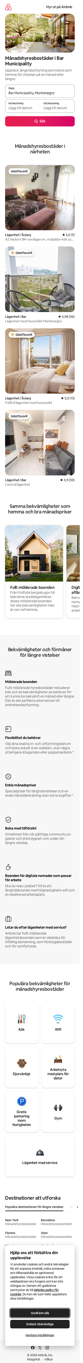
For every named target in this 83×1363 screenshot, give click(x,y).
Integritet (33, 1359)
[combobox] (40, 93)
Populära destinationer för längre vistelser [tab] (34, 1207)
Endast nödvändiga (40, 1324)
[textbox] (22, 108)
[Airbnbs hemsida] (8, 7)
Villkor (48, 1359)
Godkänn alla (40, 1313)
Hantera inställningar (40, 1335)
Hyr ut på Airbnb (59, 7)
